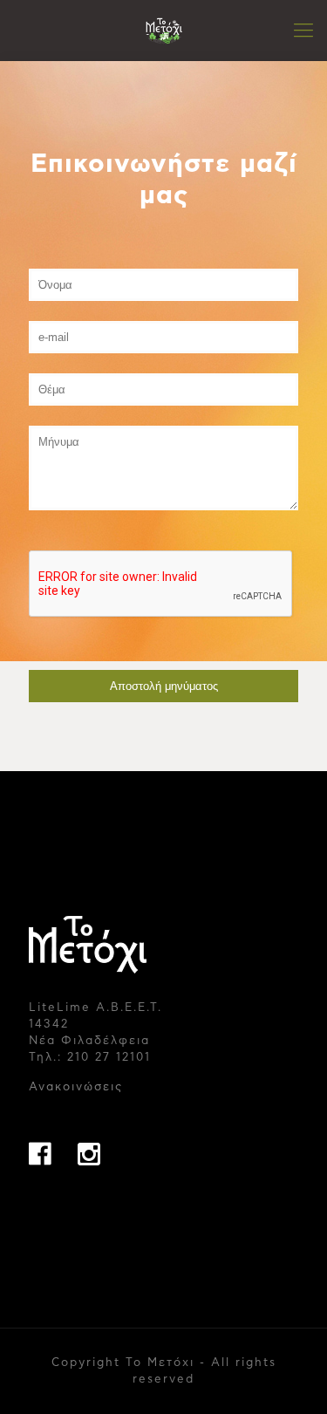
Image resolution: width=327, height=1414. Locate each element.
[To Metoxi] (163, 30)
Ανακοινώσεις (76, 1087)
